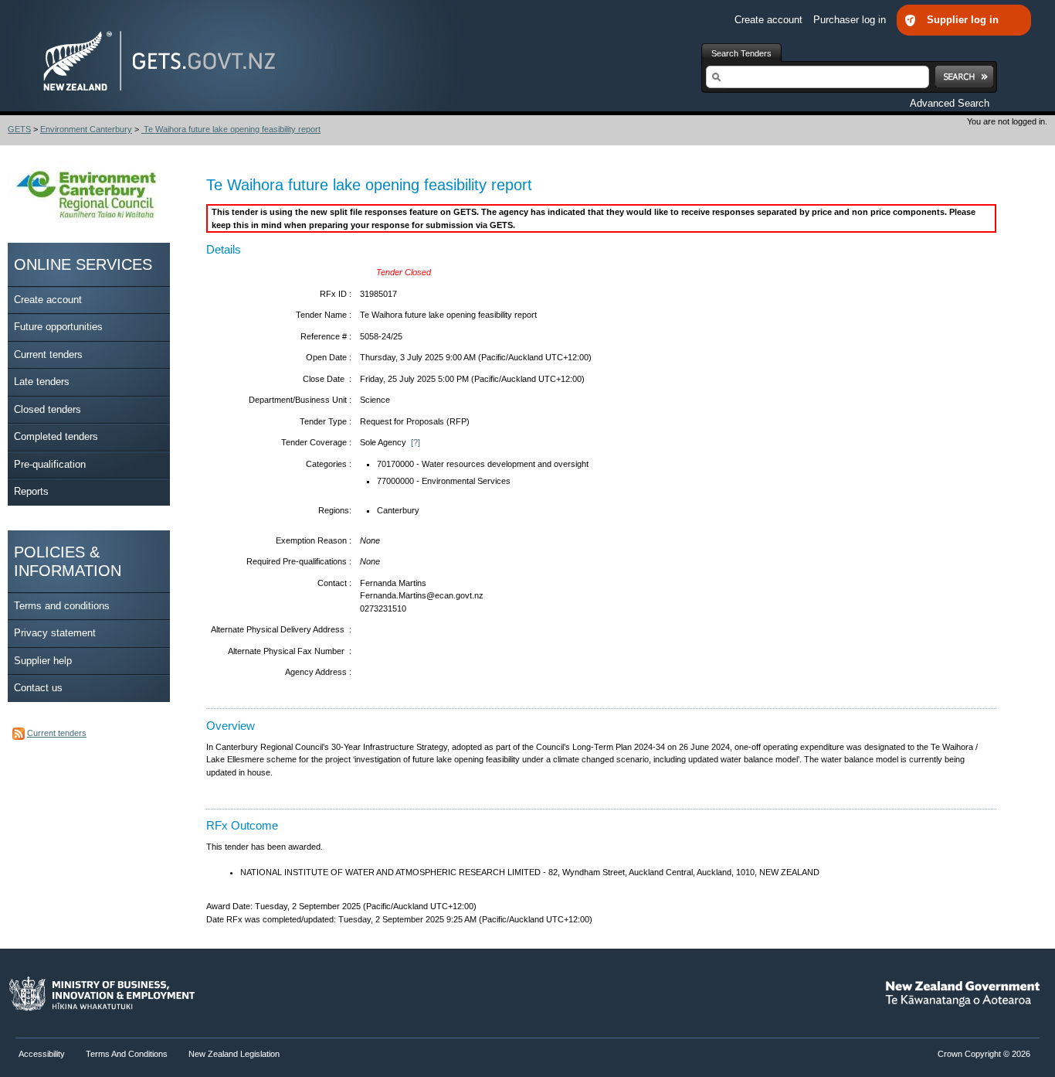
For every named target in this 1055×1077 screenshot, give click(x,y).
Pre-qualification (50, 464)
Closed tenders (47, 409)
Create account (770, 20)
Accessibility (43, 1053)
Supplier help (43, 660)
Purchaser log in (851, 20)
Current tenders (48, 354)
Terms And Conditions (127, 1053)
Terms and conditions (62, 606)
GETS (19, 129)
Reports (31, 491)
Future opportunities (58, 326)
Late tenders (42, 381)
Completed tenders (56, 436)
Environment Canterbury (86, 129)
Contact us (38, 688)
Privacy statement (55, 633)
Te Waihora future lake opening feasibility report (231, 129)
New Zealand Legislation (234, 1053)
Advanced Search (949, 103)
